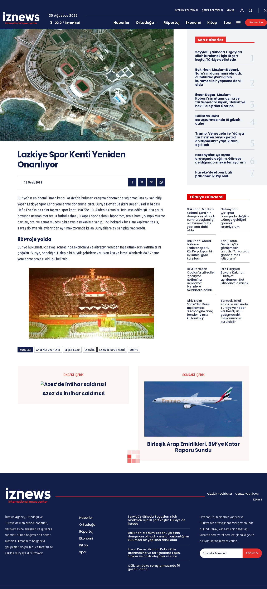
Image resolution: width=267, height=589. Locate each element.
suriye (134, 349)
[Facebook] (132, 182)
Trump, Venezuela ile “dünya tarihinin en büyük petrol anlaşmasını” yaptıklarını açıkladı (219, 139)
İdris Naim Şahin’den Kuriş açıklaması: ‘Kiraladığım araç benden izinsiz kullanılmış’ (200, 309)
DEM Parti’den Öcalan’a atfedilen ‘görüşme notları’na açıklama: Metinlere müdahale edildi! (201, 279)
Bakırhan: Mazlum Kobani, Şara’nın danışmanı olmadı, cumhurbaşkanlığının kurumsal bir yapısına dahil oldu (218, 77)
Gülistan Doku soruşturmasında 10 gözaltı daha (218, 120)
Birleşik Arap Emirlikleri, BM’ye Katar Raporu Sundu (193, 447)
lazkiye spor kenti (112, 349)
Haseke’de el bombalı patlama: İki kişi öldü (213, 174)
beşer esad (72, 349)
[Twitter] (142, 182)
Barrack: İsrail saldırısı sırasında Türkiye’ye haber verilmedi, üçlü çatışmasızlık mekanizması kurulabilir (234, 311)
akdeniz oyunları (48, 349)
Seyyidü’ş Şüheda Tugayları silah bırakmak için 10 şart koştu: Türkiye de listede (218, 56)
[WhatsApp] (161, 182)
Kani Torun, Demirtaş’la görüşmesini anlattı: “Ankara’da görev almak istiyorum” (235, 250)
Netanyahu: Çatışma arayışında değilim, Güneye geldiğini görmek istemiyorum (220, 159)
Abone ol (252, 553)
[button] (250, 10)
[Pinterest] (151, 182)
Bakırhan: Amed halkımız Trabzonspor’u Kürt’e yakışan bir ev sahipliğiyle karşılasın (200, 250)
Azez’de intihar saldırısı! (73, 394)
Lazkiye (89, 349)
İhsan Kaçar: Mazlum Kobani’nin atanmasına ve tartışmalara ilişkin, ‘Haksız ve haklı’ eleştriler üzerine (220, 100)
